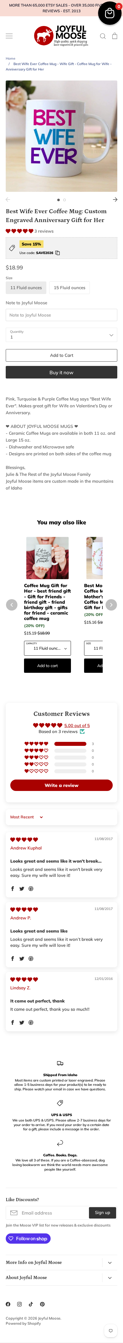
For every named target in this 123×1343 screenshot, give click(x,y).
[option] (61, 136)
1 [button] (58, 200)
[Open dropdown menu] (109, 1262)
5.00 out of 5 (77, 725)
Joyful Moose (49, 1318)
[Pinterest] (42, 1304)
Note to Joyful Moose (26, 302)
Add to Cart (61, 355)
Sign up (102, 1212)
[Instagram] (19, 1304)
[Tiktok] (31, 1304)
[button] (20, 231)
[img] (24, 839)
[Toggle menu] (9, 36)
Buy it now (61, 372)
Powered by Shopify (23, 1323)
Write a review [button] (61, 785)
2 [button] (64, 200)
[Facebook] (8, 1304)
